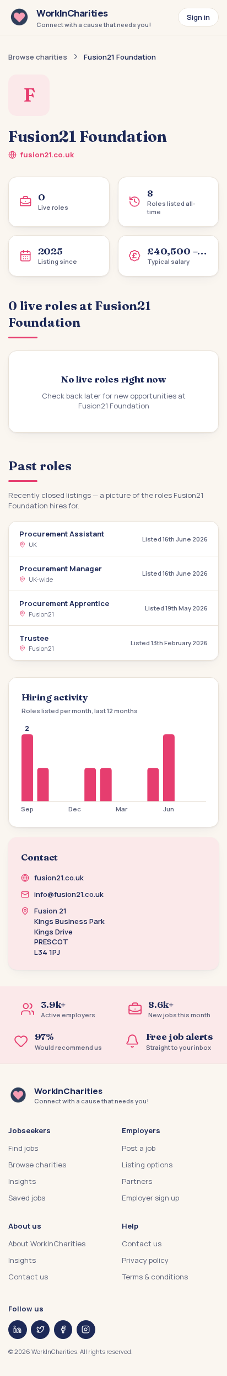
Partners (137, 1181)
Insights (22, 1181)
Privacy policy (145, 1260)
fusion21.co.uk (47, 155)
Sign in (198, 17)
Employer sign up (150, 1198)
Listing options (147, 1165)
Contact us (28, 1277)
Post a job (138, 1148)
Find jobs (23, 1148)
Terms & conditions (155, 1277)
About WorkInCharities (46, 1244)
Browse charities (37, 57)
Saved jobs (26, 1198)
